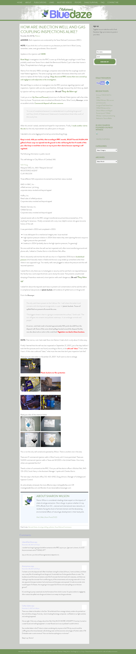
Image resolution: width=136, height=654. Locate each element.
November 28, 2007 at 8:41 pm (31, 569)
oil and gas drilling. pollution (46, 527)
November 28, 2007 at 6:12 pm (31, 545)
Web (42, 517)
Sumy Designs (81, 651)
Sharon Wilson (57, 496)
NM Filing (24, 165)
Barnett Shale (32, 527)
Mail (38, 517)
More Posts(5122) (51, 517)
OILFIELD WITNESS (103, 139)
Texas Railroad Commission (63, 527)
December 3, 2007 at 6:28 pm (30, 608)
